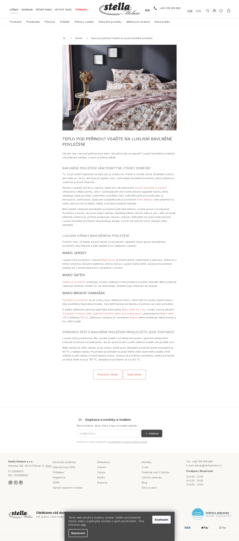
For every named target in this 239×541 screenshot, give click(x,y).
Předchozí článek (108, 374)
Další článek (134, 374)
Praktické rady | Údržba (155, 472)
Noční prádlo (162, 21)
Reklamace (103, 462)
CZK (190, 11)
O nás (145, 467)
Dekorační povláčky (110, 21)
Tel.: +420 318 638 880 (199, 461)
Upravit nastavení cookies (68, 487)
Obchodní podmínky (64, 462)
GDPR (56, 482)
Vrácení (101, 467)
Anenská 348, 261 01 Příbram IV (30, 465)
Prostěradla (33, 21)
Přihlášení (58, 472)
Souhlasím (161, 519)
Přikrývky (50, 21)
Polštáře (65, 21)
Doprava (102, 482)
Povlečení (16, 21)
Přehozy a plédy (84, 21)
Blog (144, 482)
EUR (198, 11)
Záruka (101, 472)
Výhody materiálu (152, 477)
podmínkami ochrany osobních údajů (128, 442)
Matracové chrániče (138, 21)
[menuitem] (14, 11)
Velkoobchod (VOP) (64, 467)
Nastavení (78, 533)
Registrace (59, 477)
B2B (147, 10)
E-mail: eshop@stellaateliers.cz (204, 465)
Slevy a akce (149, 487)
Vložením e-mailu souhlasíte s (112, 442)
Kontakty (147, 462)
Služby (101, 477)
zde (83, 524)
